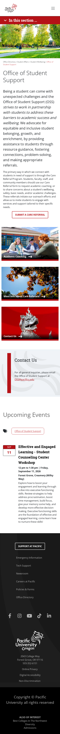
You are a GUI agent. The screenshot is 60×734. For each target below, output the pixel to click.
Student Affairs (23, 62)
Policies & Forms (25, 589)
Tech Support (23, 565)
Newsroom (22, 573)
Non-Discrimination (29, 681)
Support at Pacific (30, 546)
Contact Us (10, 336)
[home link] (30, 640)
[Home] (10, 7)
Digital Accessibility (30, 675)
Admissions (30, 727)
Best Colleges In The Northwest (30, 720)
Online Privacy (30, 669)
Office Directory (9, 62)
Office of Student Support (28, 431)
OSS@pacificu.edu (24, 379)
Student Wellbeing (37, 62)
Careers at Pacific (25, 581)
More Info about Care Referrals (21, 296)
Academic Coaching (15, 256)
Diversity (30, 724)
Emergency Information (29, 557)
